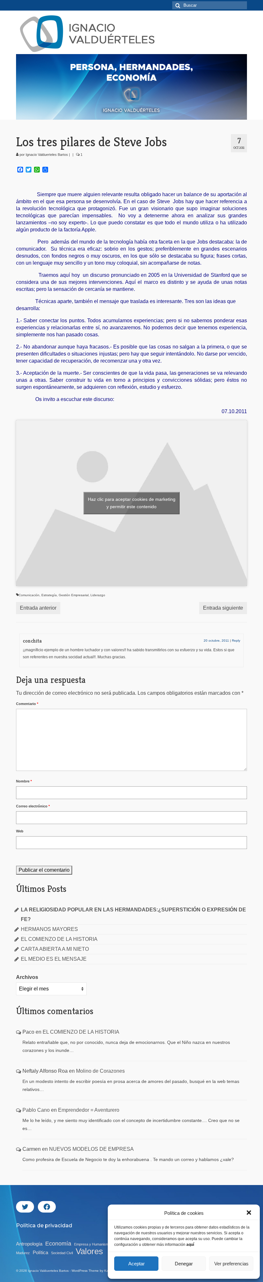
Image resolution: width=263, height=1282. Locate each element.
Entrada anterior (38, 608)
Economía (58, 1243)
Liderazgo (97, 595)
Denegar (184, 1263)
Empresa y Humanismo (92, 1244)
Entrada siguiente (223, 608)
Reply (236, 640)
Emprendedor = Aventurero (88, 1110)
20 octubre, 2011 (216, 640)
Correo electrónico (33, 806)
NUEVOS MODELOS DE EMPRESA (91, 1149)
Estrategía (49, 595)
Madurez (23, 1253)
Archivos (27, 977)
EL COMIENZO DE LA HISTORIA (59, 939)
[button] (249, 1213)
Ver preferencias (231, 1263)
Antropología (29, 1243)
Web (19, 831)
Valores (89, 1251)
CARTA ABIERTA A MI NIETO (55, 949)
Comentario (27, 704)
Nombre (24, 781)
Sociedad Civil (62, 1253)
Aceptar (136, 1263)
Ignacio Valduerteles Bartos (47, 154)
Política (40, 1252)
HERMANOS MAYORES (49, 929)
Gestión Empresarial (74, 595)
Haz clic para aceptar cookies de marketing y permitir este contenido (131, 503)
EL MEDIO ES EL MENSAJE (54, 959)
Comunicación (29, 595)
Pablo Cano (36, 1110)
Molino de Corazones (100, 1071)
